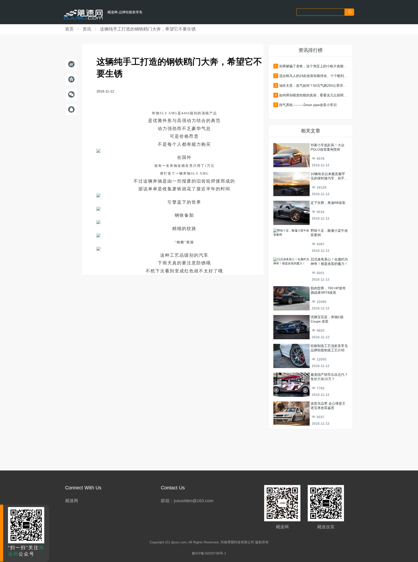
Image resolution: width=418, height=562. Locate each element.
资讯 (86, 29)
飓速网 (71, 500)
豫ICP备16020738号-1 (209, 553)
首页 (69, 29)
